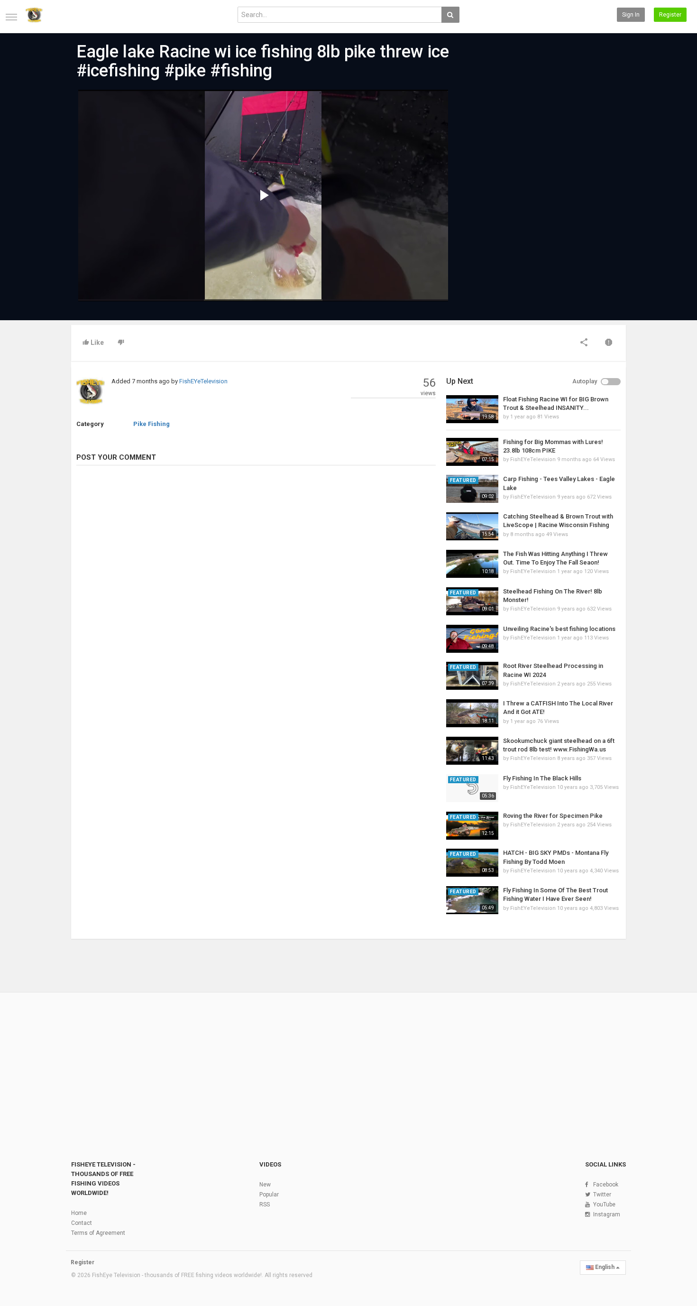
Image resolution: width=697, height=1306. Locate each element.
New (265, 1184)
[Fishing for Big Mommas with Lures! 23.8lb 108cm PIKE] (472, 452)
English (605, 1267)
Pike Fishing (151, 423)
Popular (269, 1194)
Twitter (602, 1194)
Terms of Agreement (98, 1233)
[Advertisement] (533, 161)
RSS (264, 1204)
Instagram (606, 1214)
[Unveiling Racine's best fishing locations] (472, 639)
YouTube (604, 1204)
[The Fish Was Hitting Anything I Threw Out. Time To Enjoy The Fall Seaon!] (472, 564)
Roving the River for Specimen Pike (553, 815)
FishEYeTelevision (203, 381)
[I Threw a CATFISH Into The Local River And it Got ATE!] (472, 713)
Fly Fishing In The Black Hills (542, 778)
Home (79, 1213)
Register (670, 14)
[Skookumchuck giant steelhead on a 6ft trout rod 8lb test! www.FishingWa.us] (472, 751)
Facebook (605, 1184)
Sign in (631, 14)
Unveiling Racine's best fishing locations (559, 628)
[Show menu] (11, 17)
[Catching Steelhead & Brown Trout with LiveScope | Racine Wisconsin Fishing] (472, 526)
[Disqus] (256, 602)
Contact (81, 1223)
